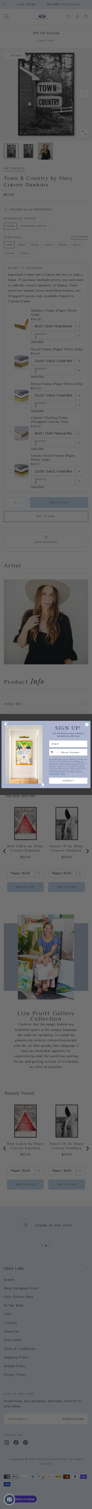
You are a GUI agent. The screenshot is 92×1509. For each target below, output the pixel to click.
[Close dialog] (87, 724)
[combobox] (54, 752)
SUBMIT (68, 780)
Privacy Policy (54, 774)
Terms (63, 774)
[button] (9, 1499)
